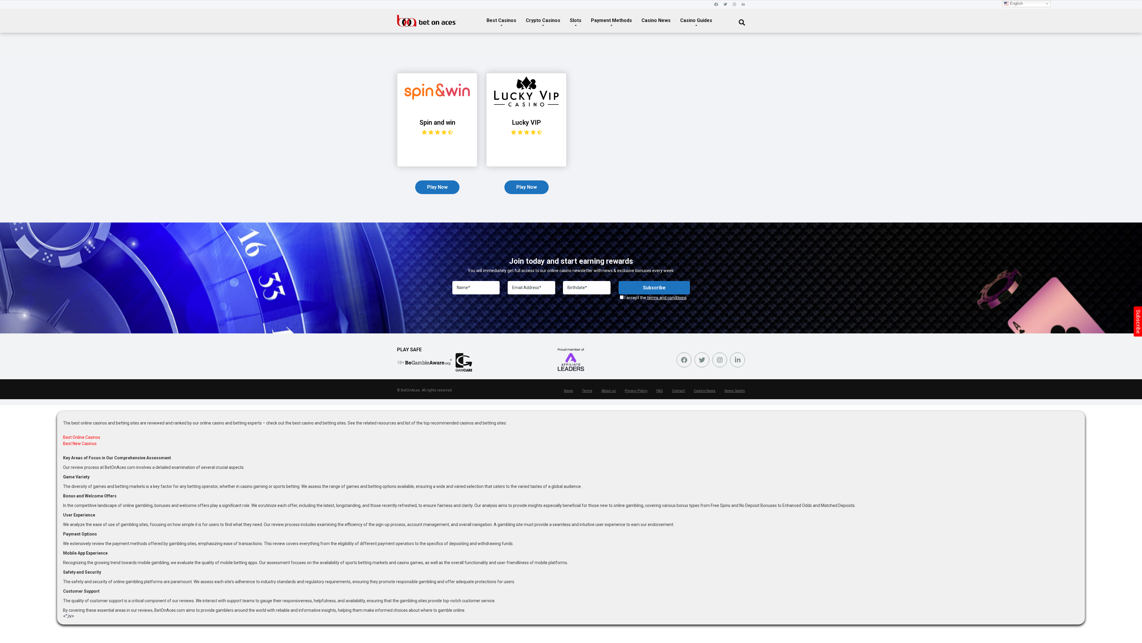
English (1016, 3)
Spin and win (437, 122)
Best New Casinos (80, 443)
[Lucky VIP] (526, 108)
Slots (575, 20)
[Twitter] (725, 4)
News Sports (734, 391)
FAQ (659, 391)
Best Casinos (501, 20)
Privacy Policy (636, 391)
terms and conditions (667, 297)
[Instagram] (734, 4)
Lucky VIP (526, 122)
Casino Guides (696, 20)
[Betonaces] (427, 18)
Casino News (656, 20)
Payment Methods (611, 20)
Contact (678, 391)
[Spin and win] (437, 108)
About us (608, 391)
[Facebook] (716, 4)
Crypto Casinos (543, 20)
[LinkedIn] (743, 4)
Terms (587, 391)
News (568, 391)
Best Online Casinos (81, 437)
